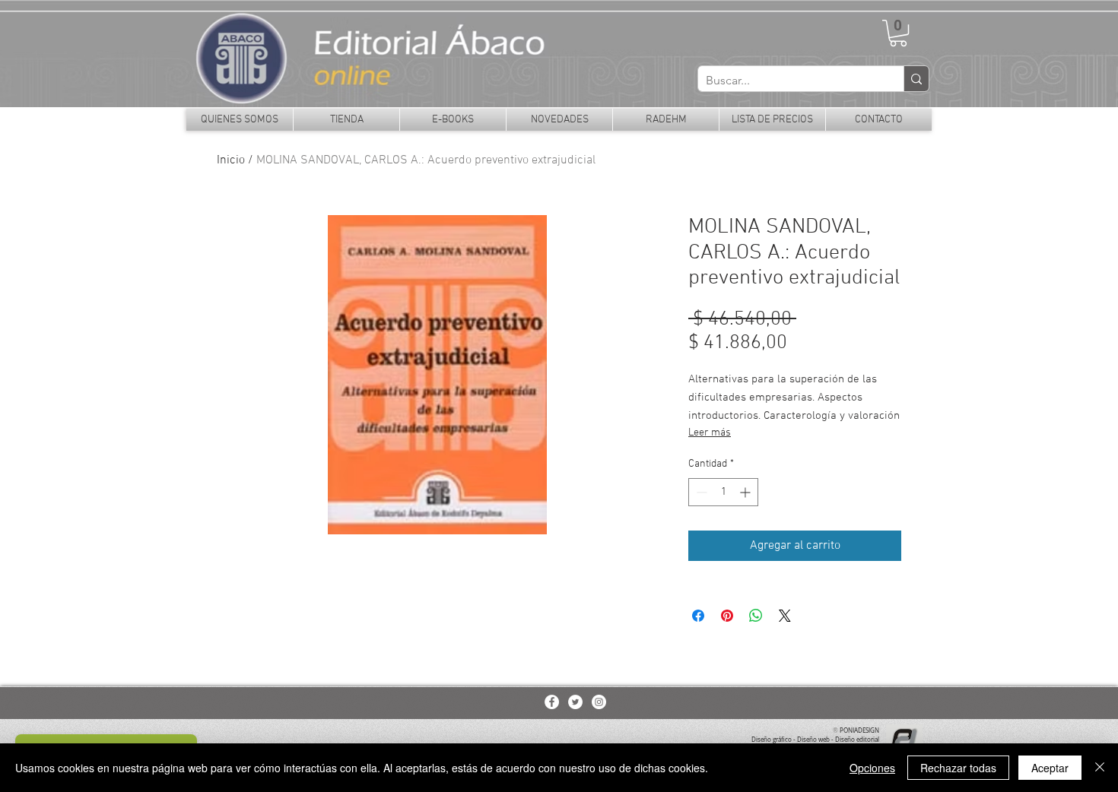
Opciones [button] (872, 767)
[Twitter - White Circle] (575, 702)
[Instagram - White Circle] (599, 702)
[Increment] (746, 492)
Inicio (231, 160)
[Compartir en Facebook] (698, 616)
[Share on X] (785, 616)
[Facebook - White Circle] (552, 702)
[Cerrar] (1100, 768)
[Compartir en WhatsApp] (756, 616)
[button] (898, 33)
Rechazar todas (958, 767)
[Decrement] (700, 492)
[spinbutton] (723, 492)
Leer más (709, 432)
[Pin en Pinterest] (727, 616)
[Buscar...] (916, 78)
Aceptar (1050, 767)
